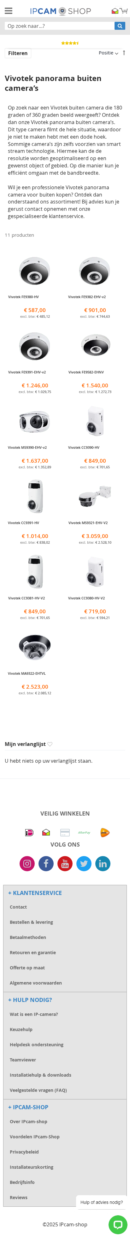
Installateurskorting (31, 1167)
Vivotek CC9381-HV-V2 (35, 600)
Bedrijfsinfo (22, 1182)
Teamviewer (23, 1060)
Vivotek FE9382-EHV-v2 (95, 299)
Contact (18, 907)
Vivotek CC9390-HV (95, 449)
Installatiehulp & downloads (40, 1075)
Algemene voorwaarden (36, 983)
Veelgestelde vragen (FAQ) (38, 1090)
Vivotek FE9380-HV (35, 299)
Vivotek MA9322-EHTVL (35, 675)
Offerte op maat (27, 968)
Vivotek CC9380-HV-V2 (95, 600)
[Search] (120, 26)
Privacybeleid (24, 1152)
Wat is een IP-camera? (34, 1014)
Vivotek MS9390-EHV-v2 (35, 449)
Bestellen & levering (31, 922)
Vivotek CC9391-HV (35, 525)
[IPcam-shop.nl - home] (61, 10)
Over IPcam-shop (28, 1121)
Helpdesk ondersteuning (36, 1045)
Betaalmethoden (28, 937)
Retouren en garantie (33, 952)
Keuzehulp (21, 1029)
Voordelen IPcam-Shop (35, 1137)
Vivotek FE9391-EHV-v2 (35, 374)
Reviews (18, 1197)
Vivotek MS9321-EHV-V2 (95, 525)
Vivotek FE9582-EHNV (95, 374)
